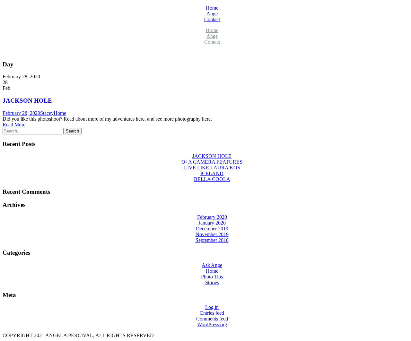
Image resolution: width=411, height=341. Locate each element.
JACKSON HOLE (27, 100)
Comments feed (212, 318)
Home (212, 8)
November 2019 (212, 234)
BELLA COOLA (212, 179)
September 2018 (212, 240)
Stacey (47, 113)
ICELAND (211, 173)
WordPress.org (212, 324)
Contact (212, 19)
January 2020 (212, 223)
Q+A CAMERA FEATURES (211, 162)
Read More (14, 124)
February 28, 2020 (21, 113)
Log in (212, 307)
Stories (212, 282)
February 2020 (212, 217)
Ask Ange (212, 265)
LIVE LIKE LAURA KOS (212, 167)
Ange (212, 13)
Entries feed (212, 313)
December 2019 (212, 228)
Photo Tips (212, 276)
